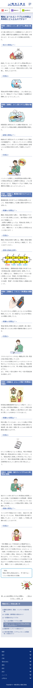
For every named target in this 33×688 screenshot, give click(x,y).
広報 (3, 658)
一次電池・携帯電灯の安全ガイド (14, 614)
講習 (3, 671)
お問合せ (4, 678)
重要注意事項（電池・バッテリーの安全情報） (16, 610)
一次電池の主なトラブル (11, 617)
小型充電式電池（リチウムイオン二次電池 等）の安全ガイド (16, 632)
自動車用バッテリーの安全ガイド (14, 629)
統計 (3, 655)
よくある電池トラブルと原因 (13, 621)
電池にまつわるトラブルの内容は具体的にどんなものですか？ (17, 625)
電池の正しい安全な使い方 (11, 604)
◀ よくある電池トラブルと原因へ (12, 596)
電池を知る (5, 661)
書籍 (3, 665)
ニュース (4, 675)
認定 (3, 668)
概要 (3, 651)
